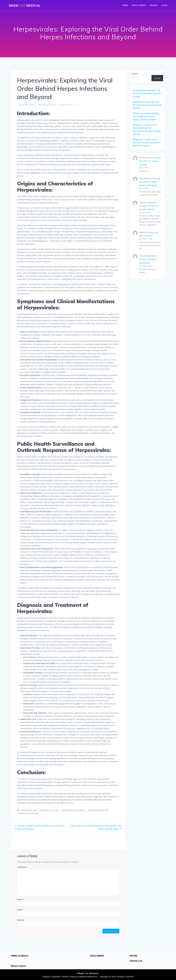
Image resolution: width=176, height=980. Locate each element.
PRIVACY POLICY (18, 966)
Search (135, 73)
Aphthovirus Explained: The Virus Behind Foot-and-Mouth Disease (147, 104)
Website (20, 920)
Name (20, 899)
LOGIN (164, 5)
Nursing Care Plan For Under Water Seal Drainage (149, 182)
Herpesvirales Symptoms (98, 810)
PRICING (154, 5)
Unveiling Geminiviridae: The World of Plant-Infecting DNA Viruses (147, 93)
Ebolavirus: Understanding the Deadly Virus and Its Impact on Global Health (145, 116)
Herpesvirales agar (29, 810)
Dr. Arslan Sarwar (26, 104)
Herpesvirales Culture (49, 810)
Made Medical (25, 5)
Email (20, 909)
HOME (125, 5)
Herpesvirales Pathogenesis (73, 810)
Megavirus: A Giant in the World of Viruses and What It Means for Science (147, 142)
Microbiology (43, 104)
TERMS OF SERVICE (19, 955)
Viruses (53, 104)
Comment (22, 867)
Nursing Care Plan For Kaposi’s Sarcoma (150, 161)
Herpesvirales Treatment (28, 813)
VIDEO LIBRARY (139, 5)
